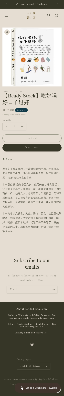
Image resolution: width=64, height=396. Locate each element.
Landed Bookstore (19, 379)
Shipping (5, 115)
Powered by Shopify (36, 379)
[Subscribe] (53, 289)
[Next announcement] (58, 4)
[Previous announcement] (6, 4)
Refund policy (54, 379)
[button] (6, 15)
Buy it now (32, 147)
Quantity (6, 120)
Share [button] (9, 159)
